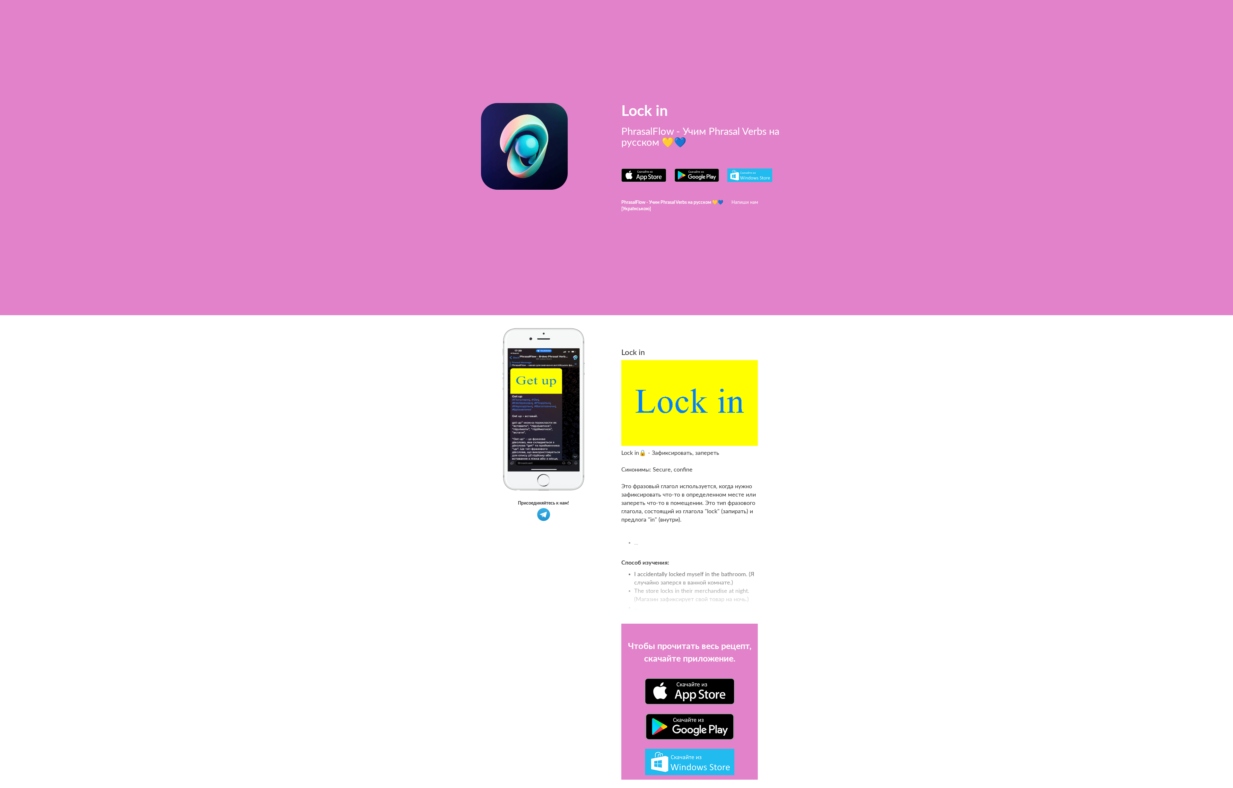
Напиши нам (744, 202)
